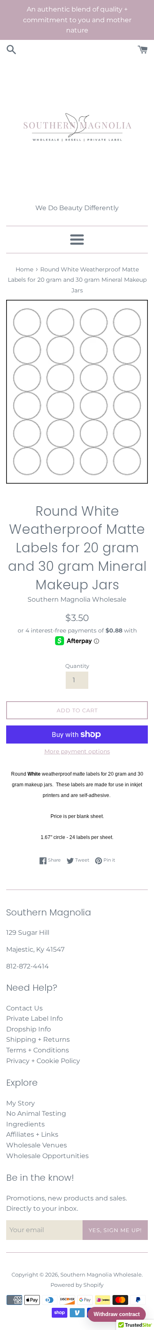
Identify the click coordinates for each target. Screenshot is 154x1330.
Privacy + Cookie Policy (43, 1061)
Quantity (77, 666)
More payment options (77, 751)
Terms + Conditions (37, 1050)
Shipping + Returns (38, 1039)
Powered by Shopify (77, 1285)
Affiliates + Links (32, 1134)
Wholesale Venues (36, 1145)
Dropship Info (28, 1029)
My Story (20, 1103)
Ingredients (25, 1124)
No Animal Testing (36, 1113)
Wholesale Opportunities (47, 1156)
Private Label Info (34, 1018)
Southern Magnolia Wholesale (101, 1275)
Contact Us (24, 1008)
